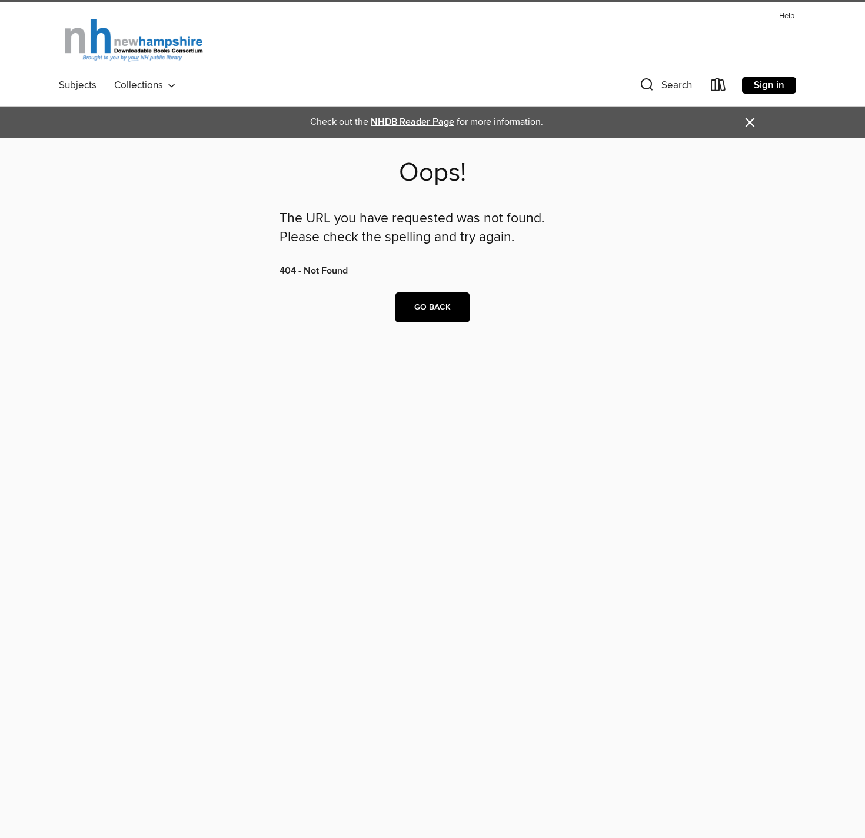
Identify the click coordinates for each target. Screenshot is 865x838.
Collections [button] (141, 85)
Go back (432, 307)
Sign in (769, 85)
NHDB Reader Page (412, 122)
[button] (665, 87)
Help (786, 16)
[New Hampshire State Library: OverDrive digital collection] (134, 40)
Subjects (78, 85)
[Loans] (718, 87)
